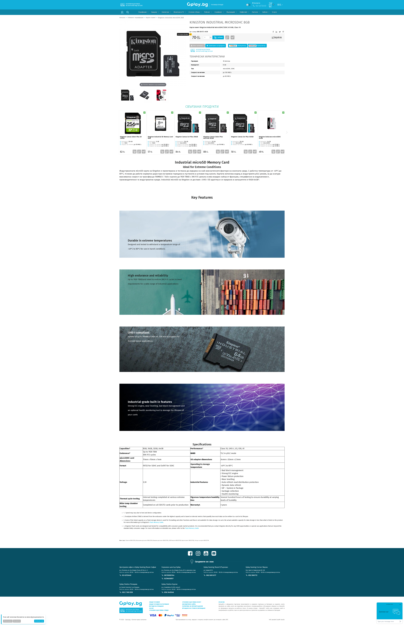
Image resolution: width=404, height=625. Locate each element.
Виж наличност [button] (198, 46)
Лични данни (8, 621)
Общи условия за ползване (159, 604)
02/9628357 (168, 578)
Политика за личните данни (192, 606)
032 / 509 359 (127, 592)
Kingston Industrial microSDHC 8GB (171, 17)
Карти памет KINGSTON (187, 540)
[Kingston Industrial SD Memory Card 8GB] (160, 123)
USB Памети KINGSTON (175, 540)
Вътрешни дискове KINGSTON (144, 540)
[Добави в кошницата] (134, 151)
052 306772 (252, 575)
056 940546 (169, 592)
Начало (122, 17)
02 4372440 (126, 575)
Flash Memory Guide (156, 522)
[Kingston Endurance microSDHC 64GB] (271, 123)
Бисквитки (17, 621)
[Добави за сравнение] (232, 37)
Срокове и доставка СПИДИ (158, 610)
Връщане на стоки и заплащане (193, 608)
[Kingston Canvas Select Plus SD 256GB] (133, 123)
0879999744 (169, 575)
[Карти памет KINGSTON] (276, 37)
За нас (151, 608)
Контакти (257, 3)
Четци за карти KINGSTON (202, 540)
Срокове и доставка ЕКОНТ (191, 602)
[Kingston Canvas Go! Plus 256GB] (188, 123)
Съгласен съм (39, 621)
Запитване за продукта (216, 46)
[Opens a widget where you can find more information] (389, 613)
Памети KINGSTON (130, 540)
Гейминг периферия (136, 17)
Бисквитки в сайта (189, 604)
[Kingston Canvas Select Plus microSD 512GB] (216, 123)
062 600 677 (211, 575)
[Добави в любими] (227, 37)
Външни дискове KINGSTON (160, 540)
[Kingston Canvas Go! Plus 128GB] (244, 123)
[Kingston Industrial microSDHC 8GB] (127, 95)
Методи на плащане (156, 606)
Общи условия (154, 602)
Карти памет (151, 17)
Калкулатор (241, 46)
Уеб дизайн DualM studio (277, 619)
